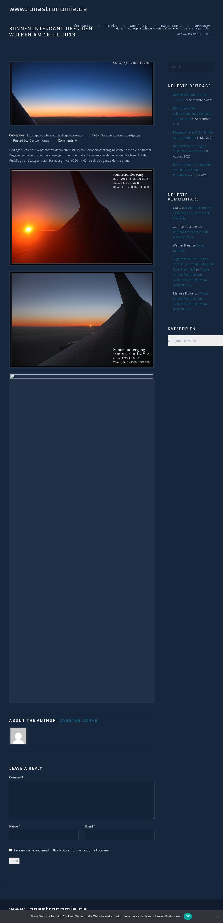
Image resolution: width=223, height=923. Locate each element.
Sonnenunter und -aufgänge (121, 135)
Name (13, 826)
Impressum (202, 26)
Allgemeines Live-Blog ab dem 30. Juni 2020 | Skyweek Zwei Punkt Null (193, 264)
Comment (16, 777)
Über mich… (83, 26)
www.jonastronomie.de (48, 9)
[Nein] (217, 916)
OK (188, 916)
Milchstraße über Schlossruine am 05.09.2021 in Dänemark (192, 113)
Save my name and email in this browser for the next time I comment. (63, 850)
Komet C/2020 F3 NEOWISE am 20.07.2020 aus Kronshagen (192, 170)
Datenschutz (171, 26)
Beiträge (111, 26)
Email (89, 826)
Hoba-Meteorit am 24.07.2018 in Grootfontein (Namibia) (192, 213)
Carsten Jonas (78, 720)
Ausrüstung (139, 26)
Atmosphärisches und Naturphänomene (55, 135)
